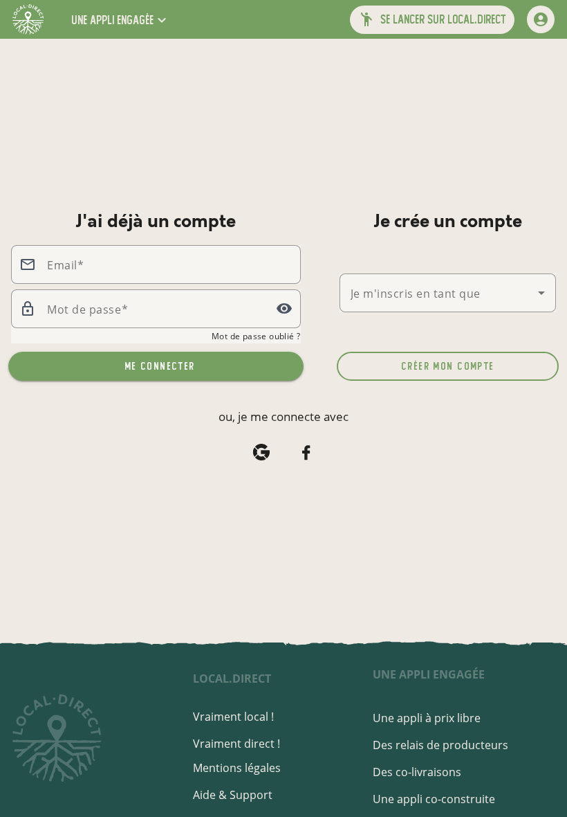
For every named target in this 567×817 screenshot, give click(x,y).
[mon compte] (541, 19)
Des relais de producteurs (440, 745)
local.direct (232, 678)
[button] (120, 20)
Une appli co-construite (434, 799)
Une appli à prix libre (427, 718)
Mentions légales (237, 767)
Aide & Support (232, 794)
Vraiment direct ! (236, 743)
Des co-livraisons (417, 772)
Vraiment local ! (233, 716)
